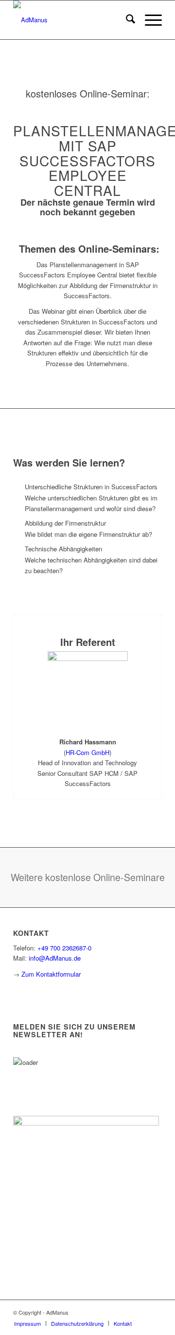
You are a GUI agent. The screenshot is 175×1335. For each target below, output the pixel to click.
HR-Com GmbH (87, 752)
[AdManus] (72, 19)
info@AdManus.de (55, 958)
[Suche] (125, 19)
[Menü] (148, 19)
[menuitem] (125, 19)
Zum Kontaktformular (51, 974)
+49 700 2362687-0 (64, 947)
